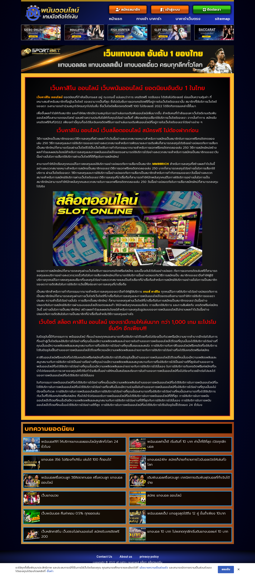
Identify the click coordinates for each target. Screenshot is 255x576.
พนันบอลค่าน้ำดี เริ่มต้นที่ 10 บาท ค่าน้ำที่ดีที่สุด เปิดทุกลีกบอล (186, 444)
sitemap (222, 18)
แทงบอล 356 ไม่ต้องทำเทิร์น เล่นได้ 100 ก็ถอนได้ (76, 459)
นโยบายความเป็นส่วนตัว (153, 568)
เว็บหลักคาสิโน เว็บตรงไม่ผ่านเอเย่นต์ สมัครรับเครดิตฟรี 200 (80, 534)
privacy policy (149, 556)
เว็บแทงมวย (49, 495)
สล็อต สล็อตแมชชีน (151, 562)
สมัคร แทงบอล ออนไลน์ (165, 495)
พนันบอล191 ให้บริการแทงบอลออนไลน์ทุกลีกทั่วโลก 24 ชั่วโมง (79, 444)
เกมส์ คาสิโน (151, 291)
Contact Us (104, 556)
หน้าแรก (115, 18)
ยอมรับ (226, 569)
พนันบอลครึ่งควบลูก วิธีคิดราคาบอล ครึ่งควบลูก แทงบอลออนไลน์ (81, 480)
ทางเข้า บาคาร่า (148, 18)
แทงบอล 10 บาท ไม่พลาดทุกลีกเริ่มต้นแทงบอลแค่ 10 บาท (187, 531)
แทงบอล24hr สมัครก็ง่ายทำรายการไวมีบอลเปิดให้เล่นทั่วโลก (186, 462)
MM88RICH (160, 164)
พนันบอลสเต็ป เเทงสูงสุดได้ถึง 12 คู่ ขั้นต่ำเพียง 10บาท (186, 513)
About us (126, 556)
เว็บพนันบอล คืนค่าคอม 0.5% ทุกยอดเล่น (70, 513)
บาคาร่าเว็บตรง (188, 18)
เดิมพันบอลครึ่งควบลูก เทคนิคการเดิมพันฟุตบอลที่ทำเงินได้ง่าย (188, 480)
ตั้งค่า (50, 571)
